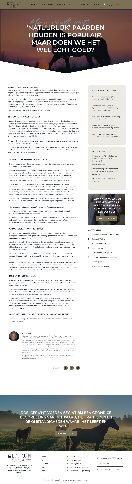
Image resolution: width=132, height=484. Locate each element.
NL (119, 5)
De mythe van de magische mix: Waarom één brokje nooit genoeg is (106, 135)
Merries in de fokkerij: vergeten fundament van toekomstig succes (105, 127)
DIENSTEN (51, 5)
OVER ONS (42, 5)
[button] (108, 4)
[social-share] (66, 368)
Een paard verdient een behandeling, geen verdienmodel (106, 118)
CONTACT (95, 5)
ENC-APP (75, 5)
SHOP (82, 5)
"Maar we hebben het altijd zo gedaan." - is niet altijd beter (103, 98)
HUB (88, 5)
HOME (33, 5)
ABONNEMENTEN (63, 5)
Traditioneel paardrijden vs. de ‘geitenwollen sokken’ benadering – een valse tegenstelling (105, 108)
